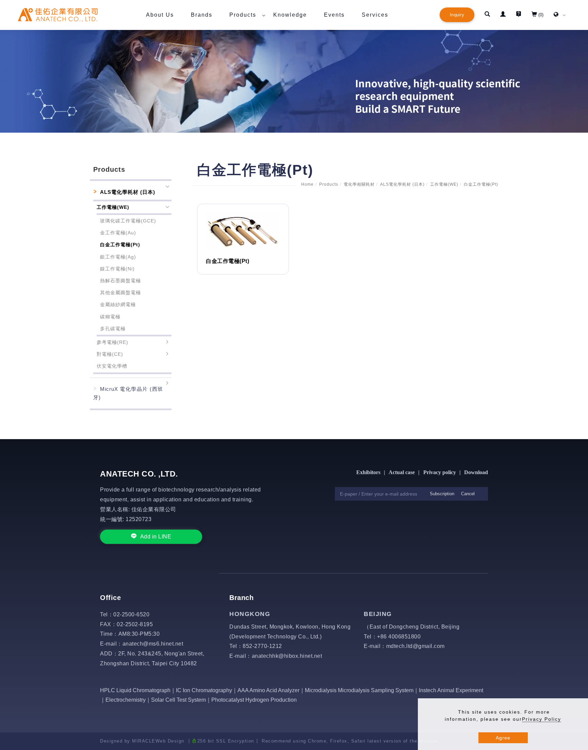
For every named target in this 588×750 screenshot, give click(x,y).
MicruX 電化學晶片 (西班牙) (128, 393)
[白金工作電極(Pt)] (243, 231)
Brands (201, 15)
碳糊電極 (110, 316)
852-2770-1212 (262, 646)
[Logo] (58, 14)
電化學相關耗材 (359, 184)
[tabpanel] (294, 81)
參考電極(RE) (112, 342)
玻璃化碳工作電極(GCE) (128, 220)
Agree (503, 737)
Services (375, 15)
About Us (160, 15)
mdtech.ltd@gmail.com (415, 646)
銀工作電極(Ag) (118, 257)
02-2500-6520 (131, 614)
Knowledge (290, 15)
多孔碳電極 (113, 328)
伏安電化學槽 (112, 366)
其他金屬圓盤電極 (120, 292)
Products (242, 15)
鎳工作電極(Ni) (117, 268)
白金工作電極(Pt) (481, 184)
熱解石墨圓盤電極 (120, 280)
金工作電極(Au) (118, 232)
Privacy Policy (541, 719)
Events (334, 15)
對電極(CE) (110, 354)
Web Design (170, 741)
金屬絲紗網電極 (118, 304)
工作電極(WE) (444, 184)
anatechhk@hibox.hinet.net (287, 656)
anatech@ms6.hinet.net (152, 644)
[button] (487, 15)
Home (307, 184)
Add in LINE (156, 536)
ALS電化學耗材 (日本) (402, 184)
